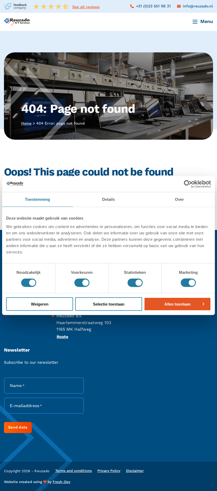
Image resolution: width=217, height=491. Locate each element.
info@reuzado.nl (198, 6)
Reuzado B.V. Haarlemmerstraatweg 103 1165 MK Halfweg (83, 322)
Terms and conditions (73, 471)
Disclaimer (135, 471)
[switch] (81, 283)
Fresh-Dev (61, 482)
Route (62, 336)
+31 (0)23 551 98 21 (153, 6)
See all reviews (86, 7)
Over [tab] (179, 199)
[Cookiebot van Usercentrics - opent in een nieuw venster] (188, 184)
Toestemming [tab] (37, 199)
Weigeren (39, 304)
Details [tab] (108, 199)
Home (26, 123)
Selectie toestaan (108, 304)
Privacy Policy (108, 471)
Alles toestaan (177, 304)
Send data (18, 427)
